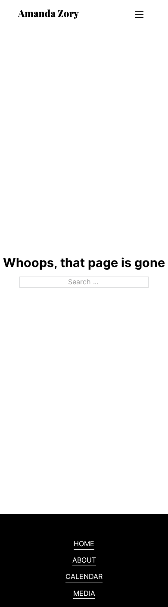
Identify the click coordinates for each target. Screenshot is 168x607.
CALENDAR (84, 576)
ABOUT (84, 560)
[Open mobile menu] (139, 14)
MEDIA (84, 593)
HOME (84, 543)
